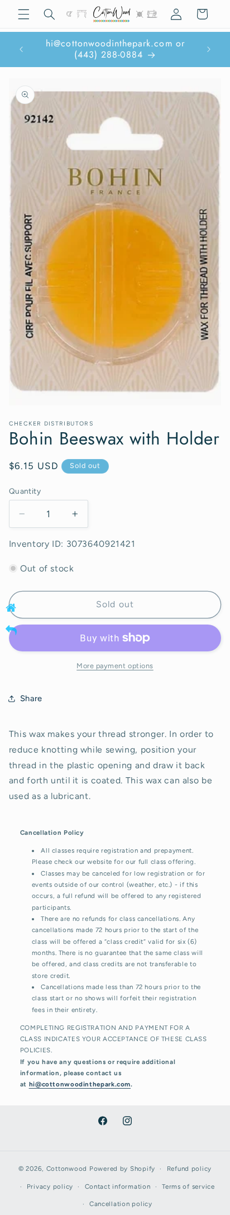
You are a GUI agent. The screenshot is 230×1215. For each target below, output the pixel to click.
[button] (23, 14)
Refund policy (189, 1169)
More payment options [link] (115, 665)
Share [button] (31, 698)
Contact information (118, 1186)
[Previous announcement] (21, 49)
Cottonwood (66, 1169)
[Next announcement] (209, 49)
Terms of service (188, 1186)
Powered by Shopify (122, 1169)
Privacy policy (50, 1186)
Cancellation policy (120, 1204)
